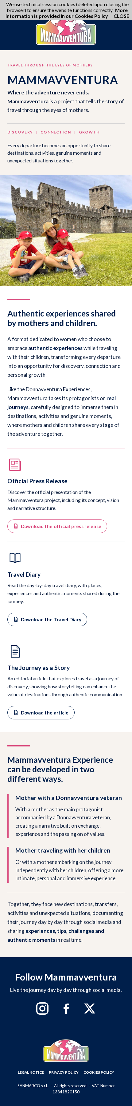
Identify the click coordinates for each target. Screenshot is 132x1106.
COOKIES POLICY (98, 1072)
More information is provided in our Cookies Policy (67, 13)
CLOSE (121, 16)
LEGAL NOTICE (31, 1072)
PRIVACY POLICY (64, 1072)
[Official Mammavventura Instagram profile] (42, 1008)
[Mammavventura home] (66, 29)
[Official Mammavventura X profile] (89, 1008)
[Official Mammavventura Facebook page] (66, 1008)
